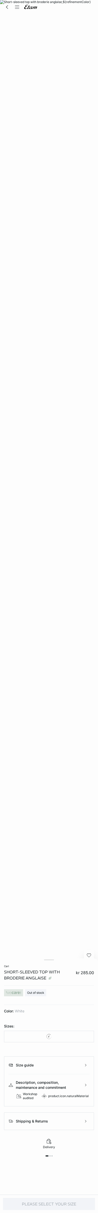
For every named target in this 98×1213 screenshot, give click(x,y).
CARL (6, 966)
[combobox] (49, 1036)
